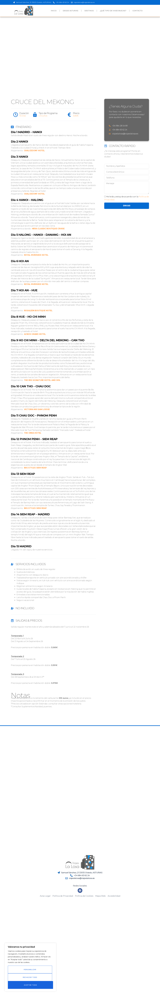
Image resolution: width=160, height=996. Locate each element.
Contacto (137, 11)
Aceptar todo (30, 985)
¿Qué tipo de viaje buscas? (113, 11)
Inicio (54, 11)
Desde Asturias (70, 11)
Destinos (89, 11)
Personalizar (30, 969)
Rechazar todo (30, 977)
